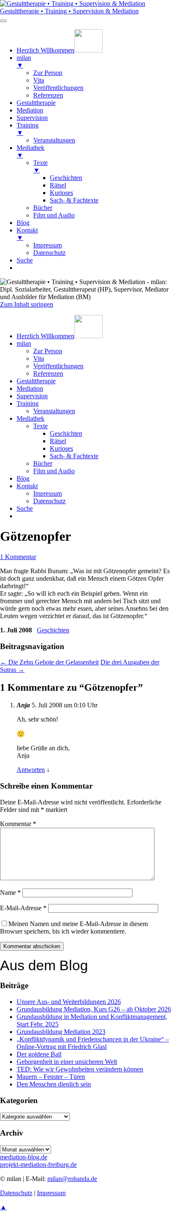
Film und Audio (54, 470)
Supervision (32, 396)
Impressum (47, 493)
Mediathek (30, 418)
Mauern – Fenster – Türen (51, 1076)
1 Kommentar (18, 556)
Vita (38, 358)
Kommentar (18, 823)
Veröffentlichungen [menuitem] (58, 87)
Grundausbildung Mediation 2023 (61, 1031)
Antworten (31, 769)
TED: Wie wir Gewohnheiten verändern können (80, 1069)
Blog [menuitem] (23, 222)
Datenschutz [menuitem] (49, 252)
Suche (25, 508)
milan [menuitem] (24, 61)
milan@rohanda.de (72, 1178)
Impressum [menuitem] (47, 245)
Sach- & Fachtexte (74, 455)
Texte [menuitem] (40, 166)
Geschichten (66, 433)
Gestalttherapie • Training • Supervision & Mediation (69, 11)
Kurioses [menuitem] (61, 192)
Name (10, 892)
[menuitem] (60, 50)
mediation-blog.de (23, 1157)
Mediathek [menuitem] (30, 151)
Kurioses (61, 448)
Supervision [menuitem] (32, 117)
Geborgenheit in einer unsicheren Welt (67, 1061)
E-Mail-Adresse (23, 907)
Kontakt (27, 485)
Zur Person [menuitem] (47, 72)
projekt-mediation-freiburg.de (38, 1164)
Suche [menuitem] (25, 260)
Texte (40, 425)
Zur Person (47, 351)
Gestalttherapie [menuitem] (36, 102)
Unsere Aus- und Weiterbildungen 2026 (69, 1001)
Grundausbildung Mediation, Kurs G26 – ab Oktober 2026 (94, 1009)
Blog (23, 478)
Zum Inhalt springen (26, 304)
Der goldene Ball (39, 1054)
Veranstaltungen (54, 410)
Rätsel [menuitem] (58, 185)
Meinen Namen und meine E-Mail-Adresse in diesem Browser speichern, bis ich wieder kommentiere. (74, 927)
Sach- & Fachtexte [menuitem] (74, 200)
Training (28, 403)
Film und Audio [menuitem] (54, 215)
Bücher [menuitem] (42, 207)
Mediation (30, 388)
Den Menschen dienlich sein (54, 1084)
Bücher (42, 463)
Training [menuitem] (28, 129)
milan (24, 343)
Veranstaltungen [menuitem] (54, 140)
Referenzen (48, 373)
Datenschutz (49, 500)
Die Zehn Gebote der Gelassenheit (49, 662)
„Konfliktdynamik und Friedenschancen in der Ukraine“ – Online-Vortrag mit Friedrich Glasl (93, 1043)
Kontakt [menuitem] (27, 234)
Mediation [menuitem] (30, 110)
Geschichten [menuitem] (66, 177)
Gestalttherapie (36, 381)
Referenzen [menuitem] (48, 95)
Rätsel (58, 440)
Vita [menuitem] (38, 80)
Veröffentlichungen (58, 366)
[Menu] (3, 21)
